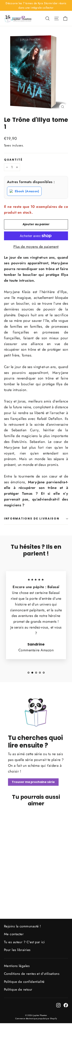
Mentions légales (17, 965)
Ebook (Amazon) (27, 191)
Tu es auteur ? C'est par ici (24, 942)
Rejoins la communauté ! (22, 926)
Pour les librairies (17, 949)
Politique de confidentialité (24, 981)
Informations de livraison (31, 519)
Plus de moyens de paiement (36, 246)
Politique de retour (18, 989)
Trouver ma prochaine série (33, 782)
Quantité (13, 159)
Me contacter (14, 934)
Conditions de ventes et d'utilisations (31, 973)
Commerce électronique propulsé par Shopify (36, 1018)
